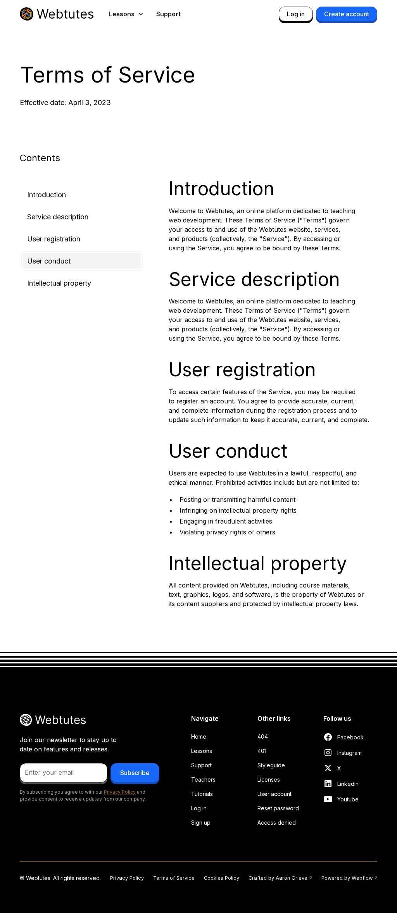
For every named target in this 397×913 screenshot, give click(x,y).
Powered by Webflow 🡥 (349, 878)
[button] (126, 14)
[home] (56, 14)
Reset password (278, 808)
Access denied (276, 822)
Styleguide (271, 765)
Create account (346, 14)
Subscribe (135, 773)
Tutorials (202, 794)
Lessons (201, 751)
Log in (296, 14)
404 (262, 736)
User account (274, 794)
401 (261, 751)
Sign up (201, 822)
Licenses (268, 779)
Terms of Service (174, 878)
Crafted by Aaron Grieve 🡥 (280, 878)
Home (198, 736)
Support (168, 14)
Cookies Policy (221, 878)
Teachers (203, 779)
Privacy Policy (127, 878)
